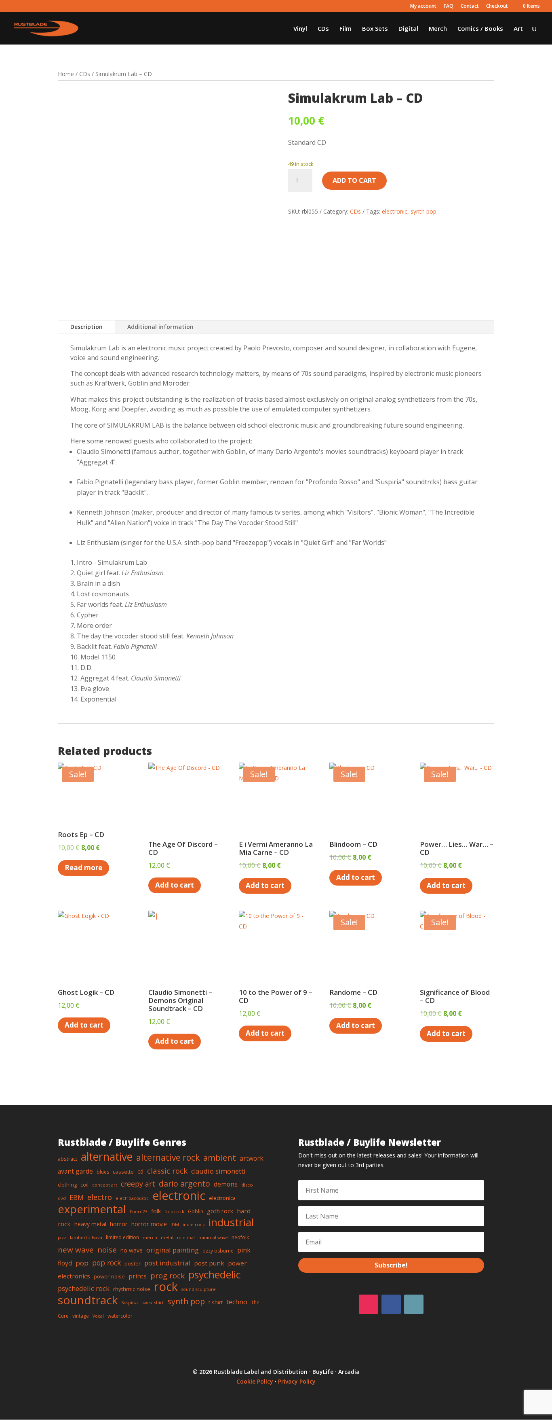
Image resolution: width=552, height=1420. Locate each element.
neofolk (240, 1237)
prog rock (167, 1275)
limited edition (122, 1237)
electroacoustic (132, 1198)
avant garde (75, 1171)
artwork (251, 1158)
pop (82, 1262)
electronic (394, 211)
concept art (104, 1185)
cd (140, 1171)
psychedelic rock (84, 1288)
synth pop (423, 211)
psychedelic (214, 1274)
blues (103, 1171)
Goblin (195, 1211)
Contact (470, 6)
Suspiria (129, 1303)
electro (99, 1197)
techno (236, 1301)
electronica (222, 1198)
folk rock (174, 1211)
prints (138, 1276)
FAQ (448, 6)
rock (166, 1286)
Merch (438, 28)
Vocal (98, 1316)
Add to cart (354, 180)
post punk (209, 1263)
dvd (62, 1198)
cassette (123, 1171)
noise (107, 1249)
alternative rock (168, 1157)
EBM (77, 1197)
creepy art (138, 1184)
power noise (109, 1276)
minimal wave (213, 1237)
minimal (186, 1237)
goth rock (220, 1211)
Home (66, 74)
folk (156, 1211)
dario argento (184, 1183)
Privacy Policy (297, 1381)
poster (132, 1263)
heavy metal (90, 1224)
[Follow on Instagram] (368, 1304)
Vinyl (300, 28)
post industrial (167, 1262)
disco (247, 1185)
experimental (92, 1209)
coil (84, 1184)
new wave (76, 1249)
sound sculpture (198, 1289)
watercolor (120, 1315)
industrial (231, 1222)
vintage (80, 1315)
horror (119, 1224)
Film (345, 28)
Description (86, 327)
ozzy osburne (218, 1250)
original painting (172, 1250)
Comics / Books (480, 28)
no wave (131, 1250)
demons (226, 1184)
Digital (408, 28)
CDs (323, 28)
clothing (67, 1184)
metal (167, 1237)
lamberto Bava (86, 1237)
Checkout (497, 6)
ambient (219, 1157)
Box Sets (375, 28)
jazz (62, 1237)
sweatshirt (152, 1302)
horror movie (149, 1224)
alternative (107, 1156)
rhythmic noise (131, 1289)
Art (518, 28)
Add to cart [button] (174, 885)
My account (423, 6)
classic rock (167, 1171)
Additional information (160, 327)
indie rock (194, 1224)
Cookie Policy (254, 1381)
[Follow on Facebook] (391, 1304)
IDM (175, 1224)
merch (150, 1237)
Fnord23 (138, 1211)
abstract (67, 1158)
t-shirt (216, 1302)
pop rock (106, 1262)
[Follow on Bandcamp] (413, 1304)
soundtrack (88, 1300)
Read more (83, 867)
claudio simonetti (218, 1171)
